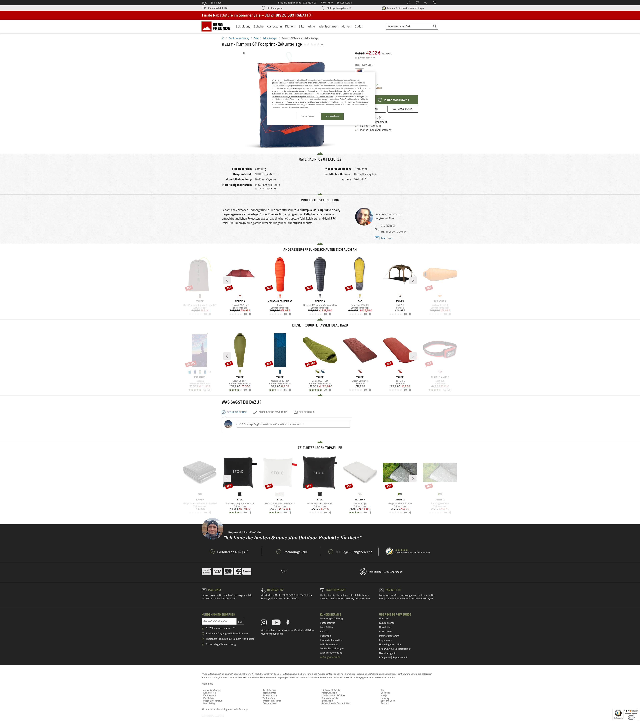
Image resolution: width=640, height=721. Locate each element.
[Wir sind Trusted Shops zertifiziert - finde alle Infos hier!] (390, 551)
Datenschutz (333, 644)
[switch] (631, 717)
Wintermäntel (269, 698)
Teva (383, 690)
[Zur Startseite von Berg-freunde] (217, 26)
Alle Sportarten (328, 26)
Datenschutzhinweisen (298, 107)
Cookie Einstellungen (332, 648)
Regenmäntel (269, 692)
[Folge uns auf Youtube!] (279, 623)
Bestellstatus (327, 623)
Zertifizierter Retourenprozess (385, 572)
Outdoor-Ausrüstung (239, 38)
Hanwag (385, 698)
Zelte (256, 38)
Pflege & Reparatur (212, 700)
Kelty (227, 44)
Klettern (290, 26)
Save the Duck (388, 700)
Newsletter (385, 627)
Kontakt (324, 631)
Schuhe (259, 26)
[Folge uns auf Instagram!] (266, 623)
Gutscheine (385, 631)
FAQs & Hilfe (327, 627)
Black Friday (209, 703)
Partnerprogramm (389, 636)
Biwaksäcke (327, 700)
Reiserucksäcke (329, 692)
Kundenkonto (386, 623)
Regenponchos (269, 695)
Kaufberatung (210, 695)
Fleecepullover (269, 703)
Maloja (384, 695)
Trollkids (385, 703)
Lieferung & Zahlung (331, 618)
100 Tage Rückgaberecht (339, 7)
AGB (322, 644)
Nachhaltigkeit (387, 653)
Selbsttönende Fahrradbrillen (336, 703)
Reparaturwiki (400, 657)
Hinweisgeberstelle (390, 644)
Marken (346, 26)
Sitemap (243, 709)
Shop (204, 2)
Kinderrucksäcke (330, 698)
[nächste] (413, 280)
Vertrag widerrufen (330, 657)
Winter (312, 26)
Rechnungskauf (275, 7)
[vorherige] (227, 280)
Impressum (385, 640)
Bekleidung (243, 26)
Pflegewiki (385, 657)
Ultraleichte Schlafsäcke (333, 695)
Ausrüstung (274, 26)
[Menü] (637, 710)
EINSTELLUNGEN (308, 116)
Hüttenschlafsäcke (331, 690)
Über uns (384, 618)
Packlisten (208, 698)
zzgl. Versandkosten (365, 57)
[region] (321, 98)
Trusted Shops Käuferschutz (376, 130)
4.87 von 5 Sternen (405, 7)
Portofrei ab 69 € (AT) (218, 7)
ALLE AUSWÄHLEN (332, 116)
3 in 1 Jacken (269, 690)
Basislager (216, 2)
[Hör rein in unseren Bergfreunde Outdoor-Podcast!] (290, 623)
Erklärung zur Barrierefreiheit (395, 649)
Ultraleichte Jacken (272, 700)
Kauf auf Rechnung (370, 126)
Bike (301, 26)
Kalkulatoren (209, 692)
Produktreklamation (331, 640)
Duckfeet (385, 692)
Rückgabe (325, 636)
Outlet (358, 26)
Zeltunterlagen (270, 38)
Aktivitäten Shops (211, 690)
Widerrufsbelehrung (331, 652)
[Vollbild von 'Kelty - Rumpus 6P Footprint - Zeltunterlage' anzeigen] (244, 53)
